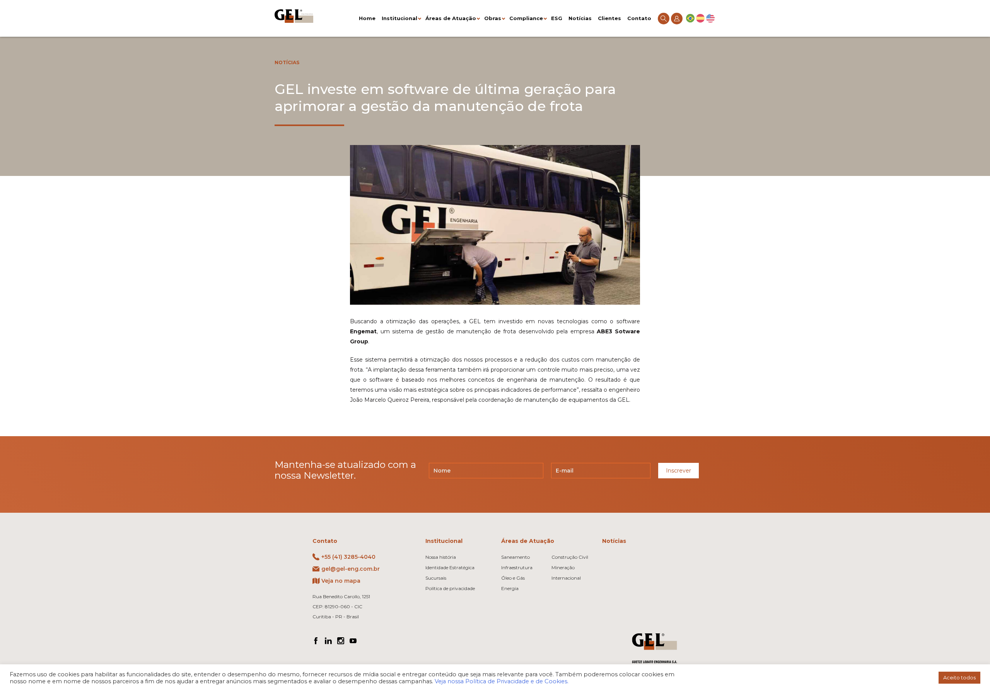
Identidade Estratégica (450, 567)
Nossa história (440, 557)
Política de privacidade (450, 588)
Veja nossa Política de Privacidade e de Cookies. (501, 681)
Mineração (563, 567)
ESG (556, 18)
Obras (492, 18)
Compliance (526, 18)
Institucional (399, 18)
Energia (510, 588)
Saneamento (515, 557)
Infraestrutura (517, 567)
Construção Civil (569, 557)
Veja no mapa (340, 580)
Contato (639, 18)
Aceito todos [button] (959, 677)
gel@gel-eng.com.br (350, 568)
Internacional (566, 578)
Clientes (609, 18)
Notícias (580, 18)
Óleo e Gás (513, 578)
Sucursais (435, 578)
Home (367, 18)
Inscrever (678, 470)
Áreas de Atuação (450, 18)
